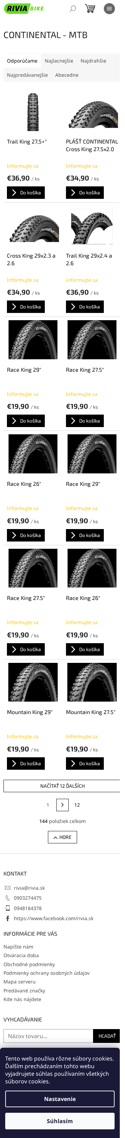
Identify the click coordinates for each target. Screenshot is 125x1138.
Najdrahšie (93, 60)
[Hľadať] (73, 9)
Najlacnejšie (59, 60)
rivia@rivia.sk (29, 888)
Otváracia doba (21, 955)
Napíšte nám (18, 946)
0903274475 (28, 898)
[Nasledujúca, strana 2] (62, 805)
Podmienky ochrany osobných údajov (46, 973)
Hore (65, 837)
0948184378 (28, 908)
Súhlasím (60, 1121)
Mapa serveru (19, 981)
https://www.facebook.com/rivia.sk (53, 918)
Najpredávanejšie (27, 75)
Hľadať (107, 1036)
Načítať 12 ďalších (62, 786)
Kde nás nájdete (22, 999)
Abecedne (66, 75)
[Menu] (109, 9)
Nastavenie (60, 1099)
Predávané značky (24, 990)
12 (77, 805)
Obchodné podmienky (29, 964)
